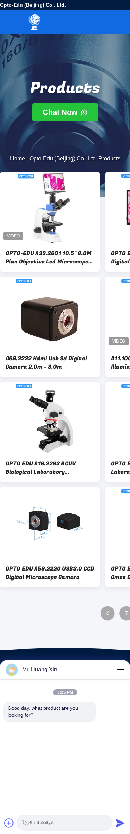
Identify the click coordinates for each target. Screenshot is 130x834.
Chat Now (61, 112)
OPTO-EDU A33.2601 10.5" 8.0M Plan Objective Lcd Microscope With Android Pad (49, 257)
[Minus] (120, 670)
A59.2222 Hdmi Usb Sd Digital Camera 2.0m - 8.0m (46, 362)
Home (17, 159)
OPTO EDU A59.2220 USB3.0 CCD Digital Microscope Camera (50, 573)
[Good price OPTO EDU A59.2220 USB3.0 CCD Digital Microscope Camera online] (50, 523)
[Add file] (9, 823)
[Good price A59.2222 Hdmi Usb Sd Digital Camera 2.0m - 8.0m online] (50, 313)
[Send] (120, 823)
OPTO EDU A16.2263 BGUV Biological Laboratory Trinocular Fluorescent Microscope (41, 467)
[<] (108, 613)
